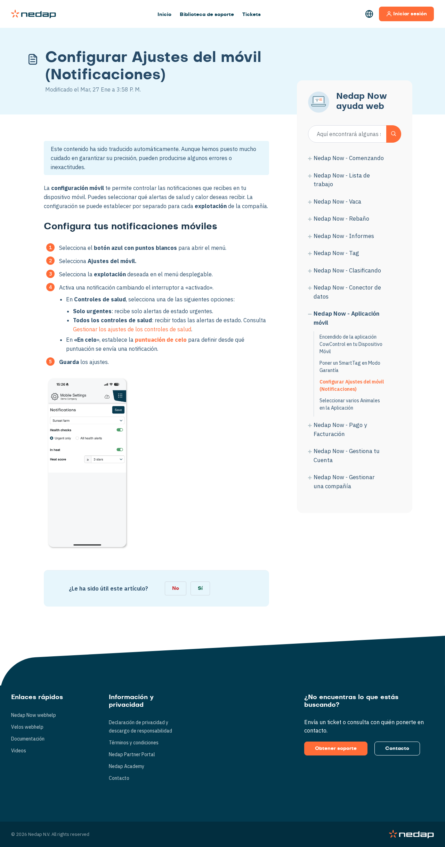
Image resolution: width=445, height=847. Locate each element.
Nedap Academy (126, 766)
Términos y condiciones (134, 742)
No (175, 588)
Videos (18, 750)
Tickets (251, 14)
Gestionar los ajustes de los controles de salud (132, 329)
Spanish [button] (369, 14)
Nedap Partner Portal (132, 754)
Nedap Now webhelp (33, 715)
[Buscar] (393, 134)
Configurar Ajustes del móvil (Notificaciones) (351, 385)
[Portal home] (33, 13)
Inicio (164, 14)
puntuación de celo (161, 339)
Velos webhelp (27, 727)
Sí (200, 588)
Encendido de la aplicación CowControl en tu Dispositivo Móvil (350, 344)
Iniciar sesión (410, 13)
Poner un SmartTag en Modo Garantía (349, 366)
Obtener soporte (336, 748)
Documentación (27, 739)
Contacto (119, 778)
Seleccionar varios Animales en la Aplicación (349, 404)
